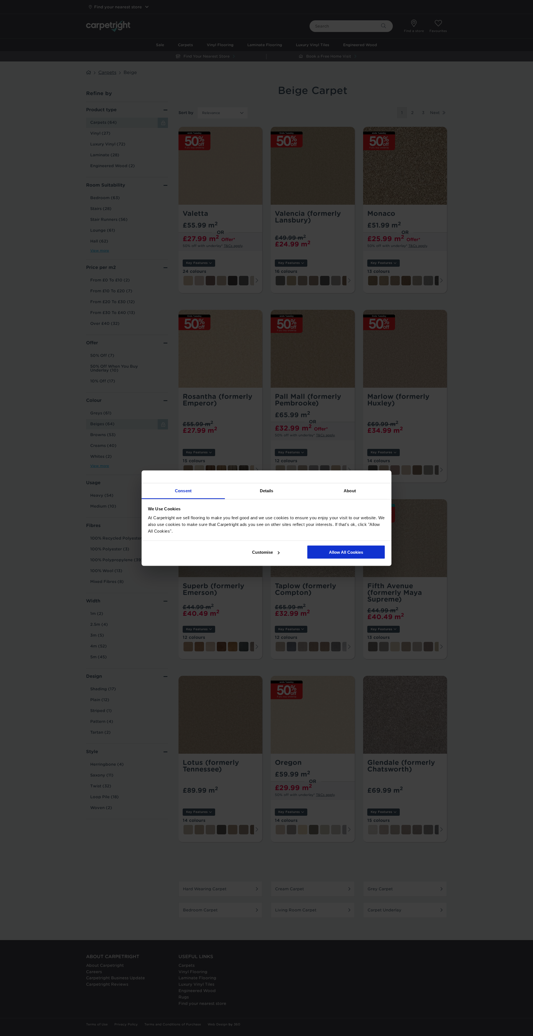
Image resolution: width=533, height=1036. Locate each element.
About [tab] (350, 490)
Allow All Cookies (346, 552)
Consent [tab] (183, 490)
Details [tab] (266, 490)
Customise (262, 552)
